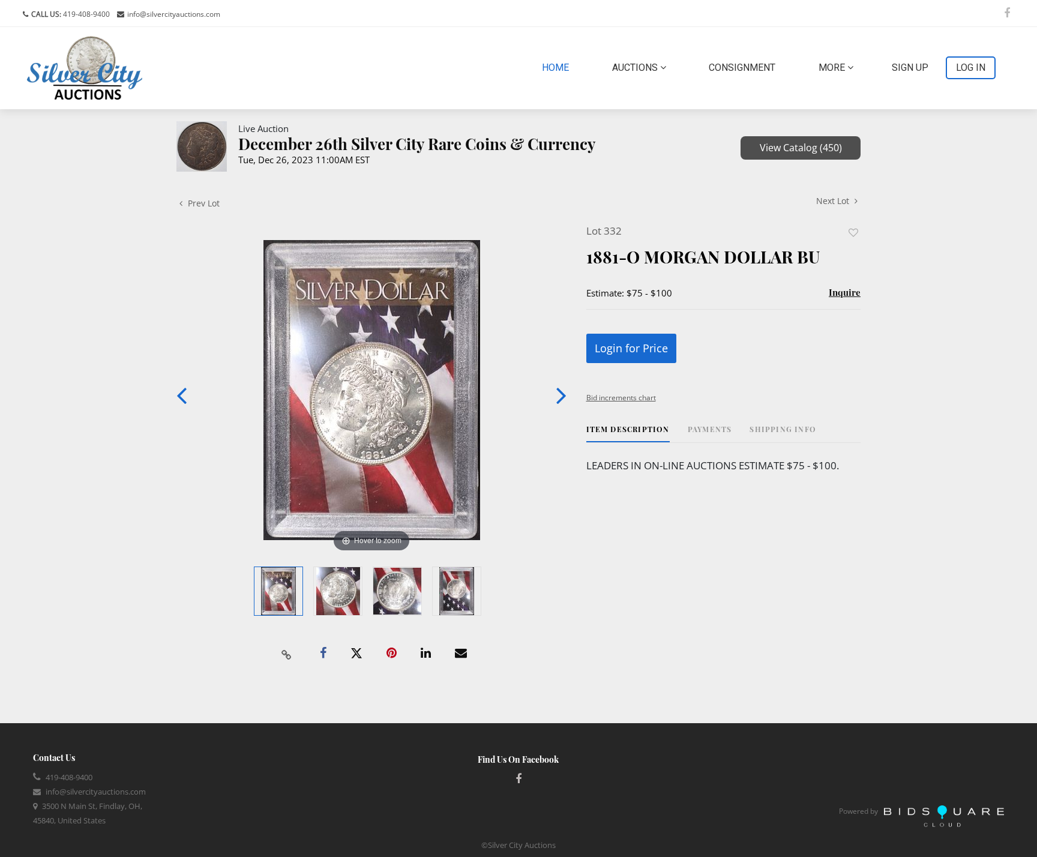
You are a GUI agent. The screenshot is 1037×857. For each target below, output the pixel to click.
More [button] (833, 67)
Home (558, 67)
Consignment (742, 67)
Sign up (910, 67)
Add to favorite (853, 232)
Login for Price (631, 348)
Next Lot (834, 201)
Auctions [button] (636, 67)
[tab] (628, 433)
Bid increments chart (621, 397)
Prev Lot (202, 203)
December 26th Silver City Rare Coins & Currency (417, 143)
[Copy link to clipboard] (287, 653)
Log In (970, 67)
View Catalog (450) (801, 147)
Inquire (845, 292)
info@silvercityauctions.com (173, 14)
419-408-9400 (85, 14)
